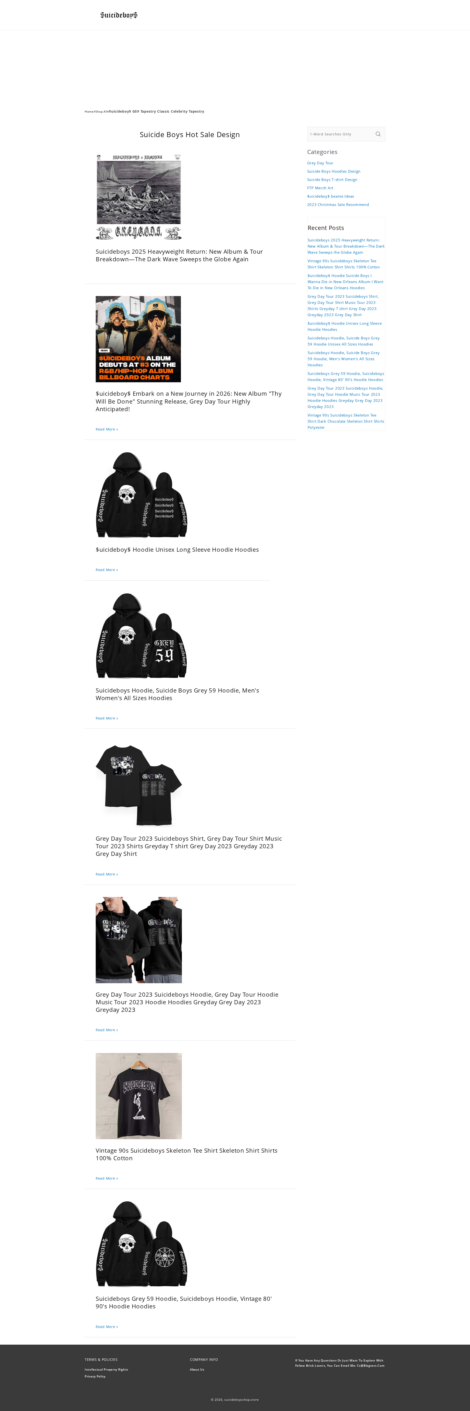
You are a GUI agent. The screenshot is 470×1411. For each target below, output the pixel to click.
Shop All (101, 111)
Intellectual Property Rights (106, 1369)
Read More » (107, 429)
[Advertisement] (235, 67)
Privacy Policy (95, 1376)
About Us (197, 1369)
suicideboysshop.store (241, 1399)
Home (89, 111)
